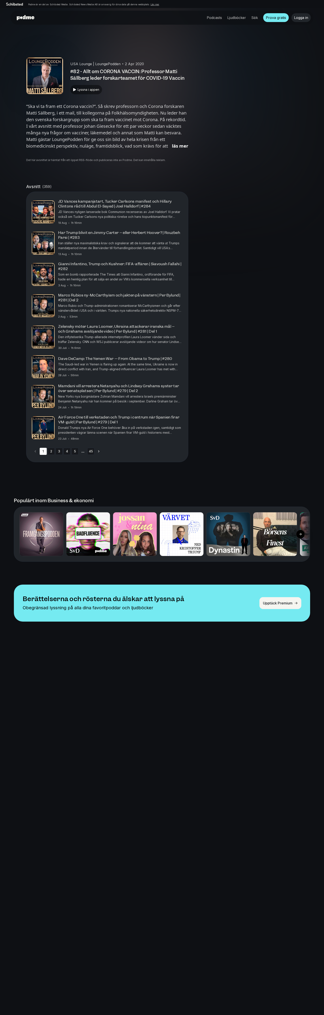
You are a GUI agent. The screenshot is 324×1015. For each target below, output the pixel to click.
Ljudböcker (236, 17)
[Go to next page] (98, 451)
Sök (254, 17)
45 (91, 451)
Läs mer (155, 4)
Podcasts (214, 17)
